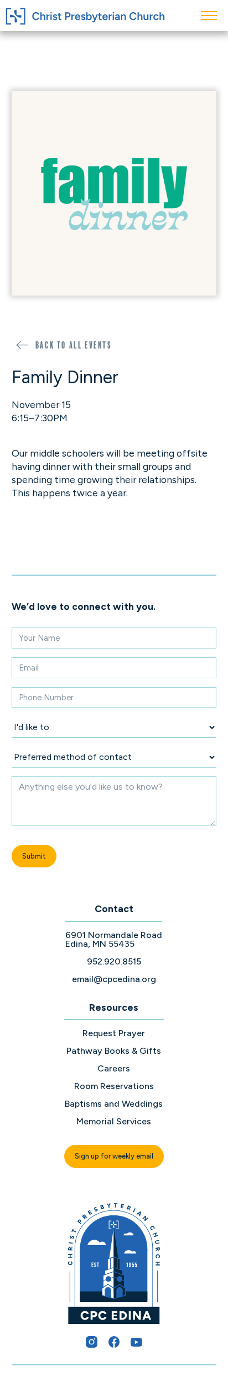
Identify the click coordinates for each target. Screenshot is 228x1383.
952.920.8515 (114, 961)
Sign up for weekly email (114, 1156)
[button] (209, 15)
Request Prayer (113, 1033)
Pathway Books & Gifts (113, 1051)
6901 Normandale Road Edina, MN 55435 (113, 939)
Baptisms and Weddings (114, 1104)
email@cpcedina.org (114, 979)
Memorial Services (113, 1121)
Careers (113, 1068)
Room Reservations (114, 1086)
